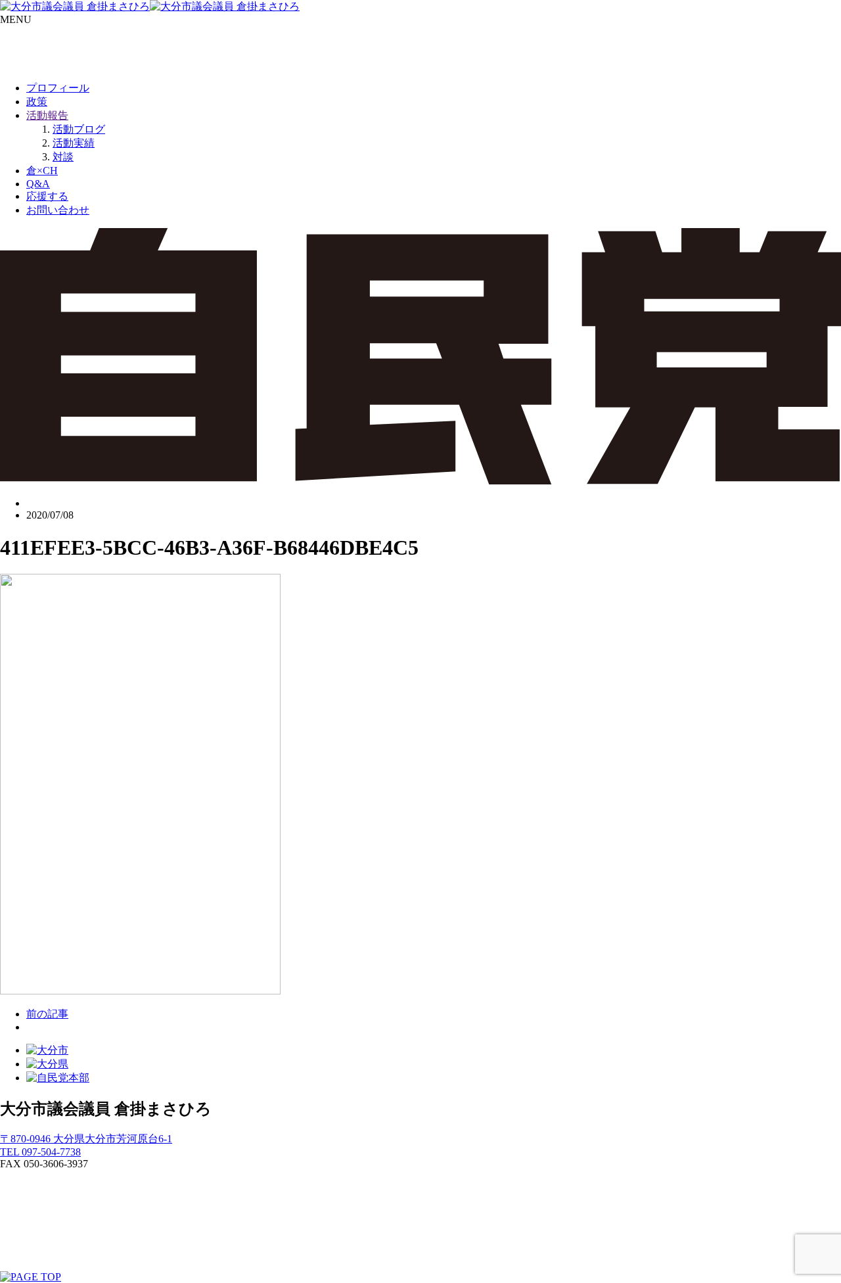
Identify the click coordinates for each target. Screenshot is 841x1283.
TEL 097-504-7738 (40, 1151)
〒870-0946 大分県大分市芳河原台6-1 (86, 1138)
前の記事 (47, 1013)
